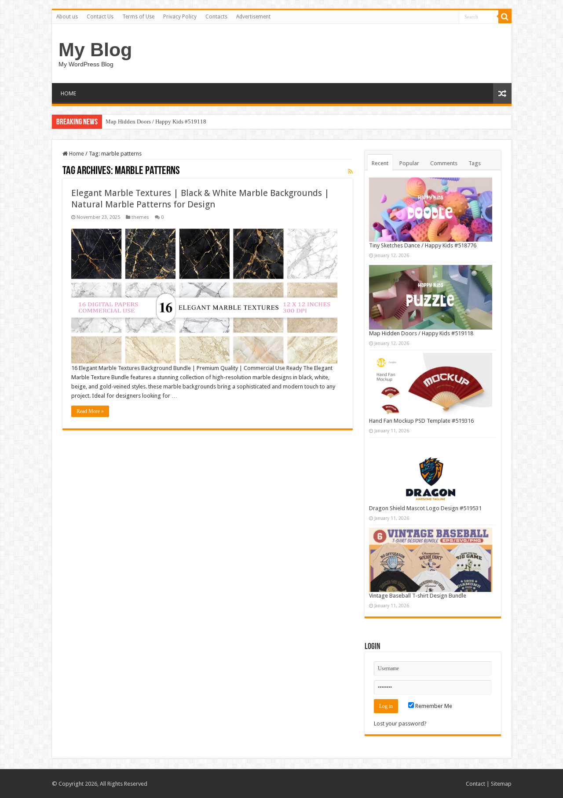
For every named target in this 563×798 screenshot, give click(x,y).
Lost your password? (400, 723)
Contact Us (100, 17)
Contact (475, 783)
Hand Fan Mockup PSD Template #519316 (421, 420)
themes (140, 217)
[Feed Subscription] (350, 171)
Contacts (216, 17)
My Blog (95, 49)
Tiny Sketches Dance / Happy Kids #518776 (422, 245)
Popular (409, 163)
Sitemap (501, 783)
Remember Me (433, 706)
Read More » (90, 411)
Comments (443, 163)
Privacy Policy (180, 17)
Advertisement (253, 17)
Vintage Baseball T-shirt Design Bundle (417, 595)
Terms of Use (138, 17)
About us (67, 17)
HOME (68, 93)
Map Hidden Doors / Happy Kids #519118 (156, 121)
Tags (474, 163)
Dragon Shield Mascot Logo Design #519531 (425, 508)
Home (76, 153)
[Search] (505, 16)
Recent (380, 163)
